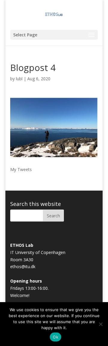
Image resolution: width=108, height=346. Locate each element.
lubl (19, 78)
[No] (101, 324)
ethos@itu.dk (22, 266)
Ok (55, 337)
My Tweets (21, 169)
